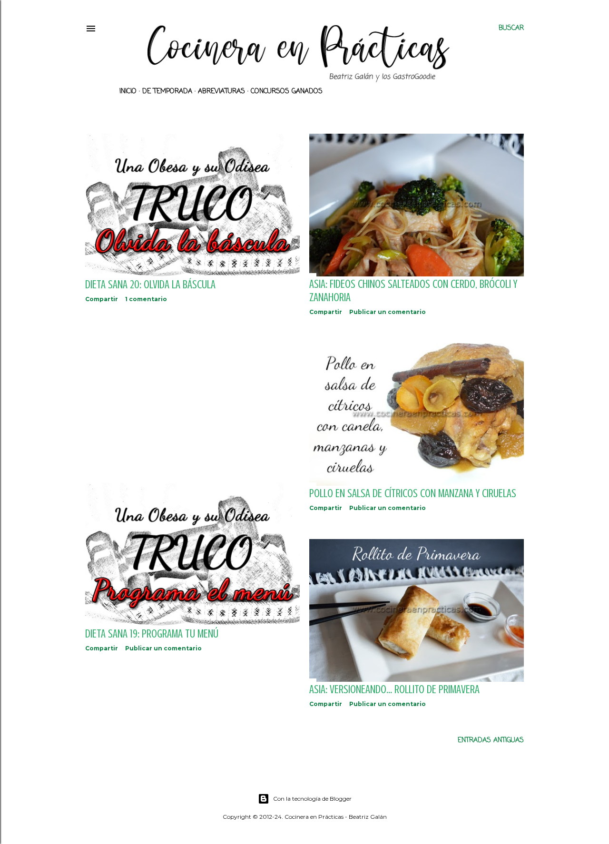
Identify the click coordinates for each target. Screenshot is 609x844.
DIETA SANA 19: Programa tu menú (151, 634)
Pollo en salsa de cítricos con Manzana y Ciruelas (412, 493)
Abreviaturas (221, 92)
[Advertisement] (192, 393)
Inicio (128, 92)
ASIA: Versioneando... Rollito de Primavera (394, 689)
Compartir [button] (101, 299)
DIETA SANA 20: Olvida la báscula (150, 284)
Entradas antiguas (491, 741)
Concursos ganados (287, 92)
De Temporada (167, 92)
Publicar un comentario (387, 311)
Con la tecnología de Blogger (312, 798)
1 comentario (146, 299)
